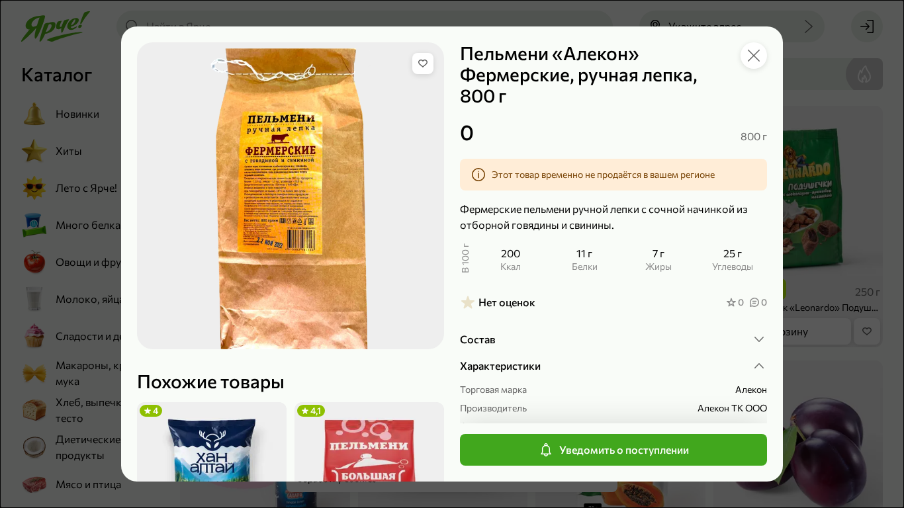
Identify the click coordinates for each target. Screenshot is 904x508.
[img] (422, 63)
